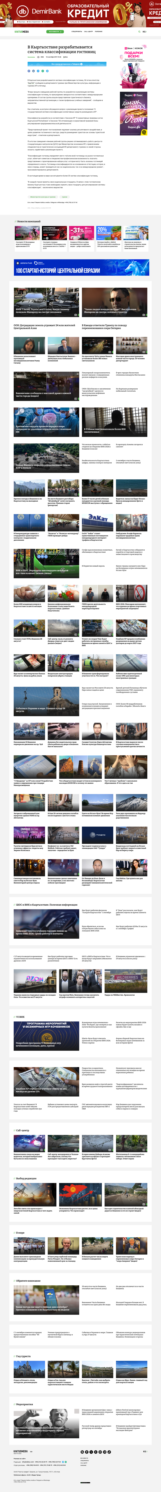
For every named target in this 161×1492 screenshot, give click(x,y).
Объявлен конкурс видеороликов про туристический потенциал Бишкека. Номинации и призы (130, 1334)
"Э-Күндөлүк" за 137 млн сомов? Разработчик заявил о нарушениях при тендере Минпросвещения (33, 783)
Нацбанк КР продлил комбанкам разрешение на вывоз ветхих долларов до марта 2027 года (130, 641)
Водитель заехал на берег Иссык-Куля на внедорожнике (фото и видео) (130, 501)
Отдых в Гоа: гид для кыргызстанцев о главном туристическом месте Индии (60, 1382)
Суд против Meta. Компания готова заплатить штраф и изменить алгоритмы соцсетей (79, 996)
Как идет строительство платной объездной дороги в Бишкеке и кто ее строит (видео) (124, 1210)
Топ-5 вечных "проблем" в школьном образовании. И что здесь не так (121, 782)
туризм (64, 197)
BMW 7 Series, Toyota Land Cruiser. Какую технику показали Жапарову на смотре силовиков (42, 310)
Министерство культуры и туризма (42, 197)
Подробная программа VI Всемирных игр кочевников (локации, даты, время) (38, 1044)
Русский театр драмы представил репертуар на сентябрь (96, 1427)
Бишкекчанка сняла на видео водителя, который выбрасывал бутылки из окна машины (28, 1156)
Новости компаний (29, 221)
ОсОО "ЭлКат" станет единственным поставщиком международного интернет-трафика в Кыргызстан (95, 536)
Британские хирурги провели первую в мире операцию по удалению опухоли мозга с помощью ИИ (43, 429)
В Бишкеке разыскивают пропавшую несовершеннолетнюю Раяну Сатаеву (27, 359)
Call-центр (88, 31)
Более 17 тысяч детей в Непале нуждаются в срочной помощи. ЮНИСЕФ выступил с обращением (97, 501)
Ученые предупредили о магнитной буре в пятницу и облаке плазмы (60, 1334)
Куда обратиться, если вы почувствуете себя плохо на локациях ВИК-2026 (94, 928)
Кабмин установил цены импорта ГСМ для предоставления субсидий (63, 1105)
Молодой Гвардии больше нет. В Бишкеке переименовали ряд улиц (131, 1303)
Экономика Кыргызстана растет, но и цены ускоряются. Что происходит (78, 1210)
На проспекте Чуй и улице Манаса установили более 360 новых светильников (97, 358)
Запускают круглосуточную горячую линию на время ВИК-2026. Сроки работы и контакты (41, 932)
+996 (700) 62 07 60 (54, 1462)
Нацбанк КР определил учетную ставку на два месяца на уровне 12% (41, 1090)
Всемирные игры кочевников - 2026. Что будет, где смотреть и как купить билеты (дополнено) (97, 1024)
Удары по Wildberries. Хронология (120, 995)
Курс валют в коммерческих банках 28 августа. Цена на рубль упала (29, 675)
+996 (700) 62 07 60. (71, 202)
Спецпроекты (77, 31)
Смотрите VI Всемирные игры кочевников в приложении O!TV (25, 244)
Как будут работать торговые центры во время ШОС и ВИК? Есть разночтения (63, 958)
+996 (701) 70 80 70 (46, 1465)
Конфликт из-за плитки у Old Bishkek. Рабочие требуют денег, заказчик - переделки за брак (62, 848)
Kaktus (65, 57)
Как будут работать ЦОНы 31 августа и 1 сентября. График (131, 927)
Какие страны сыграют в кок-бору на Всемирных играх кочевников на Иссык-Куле (131, 568)
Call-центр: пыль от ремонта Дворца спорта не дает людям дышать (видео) (61, 641)
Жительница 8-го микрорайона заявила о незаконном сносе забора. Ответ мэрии (130, 1156)
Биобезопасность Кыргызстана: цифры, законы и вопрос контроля (97, 462)
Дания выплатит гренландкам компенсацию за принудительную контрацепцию (29, 1259)
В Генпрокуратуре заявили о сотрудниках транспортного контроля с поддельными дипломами (26, 536)
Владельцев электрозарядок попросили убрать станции (60, 675)
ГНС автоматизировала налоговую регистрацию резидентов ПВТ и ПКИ (97, 1106)
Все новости (54, 31)
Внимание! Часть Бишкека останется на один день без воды (96, 1303)
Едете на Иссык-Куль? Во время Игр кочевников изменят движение (97, 814)
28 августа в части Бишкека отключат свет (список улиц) (94, 1287)
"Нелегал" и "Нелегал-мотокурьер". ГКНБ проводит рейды (63, 534)
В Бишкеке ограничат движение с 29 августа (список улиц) (130, 957)
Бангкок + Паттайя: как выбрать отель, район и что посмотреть (96, 1381)
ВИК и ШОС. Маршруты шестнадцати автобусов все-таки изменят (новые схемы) (42, 572)
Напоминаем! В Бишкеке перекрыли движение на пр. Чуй (28, 743)
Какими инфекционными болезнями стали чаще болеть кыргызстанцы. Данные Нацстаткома (61, 607)
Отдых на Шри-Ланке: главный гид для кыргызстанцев (131, 1381)
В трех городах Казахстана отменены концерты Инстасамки (130, 374)
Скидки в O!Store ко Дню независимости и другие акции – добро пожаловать (80, 244)
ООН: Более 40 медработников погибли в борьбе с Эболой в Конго (131, 705)
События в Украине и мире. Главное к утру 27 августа (97, 1333)
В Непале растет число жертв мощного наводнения (95, 1258)
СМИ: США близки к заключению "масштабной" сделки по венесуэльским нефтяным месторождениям (96, 392)
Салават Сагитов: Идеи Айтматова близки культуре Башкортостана (97, 743)
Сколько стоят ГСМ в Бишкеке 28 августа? (28, 640)
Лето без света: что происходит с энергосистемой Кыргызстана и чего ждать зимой (33, 1211)
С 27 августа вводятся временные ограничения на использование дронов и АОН (28, 958)
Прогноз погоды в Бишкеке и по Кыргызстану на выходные (28, 500)
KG (144, 1451)
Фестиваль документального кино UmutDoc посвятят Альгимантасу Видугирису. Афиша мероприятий (40, 1430)
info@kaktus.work (28, 1462)
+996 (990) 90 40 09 (32, 1465)
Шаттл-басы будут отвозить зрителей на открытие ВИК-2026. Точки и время (96, 1040)
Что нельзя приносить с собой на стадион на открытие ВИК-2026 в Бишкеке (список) (96, 446)
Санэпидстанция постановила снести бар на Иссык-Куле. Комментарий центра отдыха (27, 880)
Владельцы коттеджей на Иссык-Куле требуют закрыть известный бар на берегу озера (131, 848)
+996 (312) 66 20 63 (59, 1465)
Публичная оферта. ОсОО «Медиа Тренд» (27, 1475)
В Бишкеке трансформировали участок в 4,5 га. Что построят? (95, 675)
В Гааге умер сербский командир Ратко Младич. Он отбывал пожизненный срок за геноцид (62, 1259)
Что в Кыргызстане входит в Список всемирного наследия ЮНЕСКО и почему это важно (80, 782)
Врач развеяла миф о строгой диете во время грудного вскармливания (97, 1085)
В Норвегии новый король (93, 566)
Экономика (31, 57)
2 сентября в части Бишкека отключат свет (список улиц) (128, 462)
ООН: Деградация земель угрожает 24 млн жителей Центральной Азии (44, 327)
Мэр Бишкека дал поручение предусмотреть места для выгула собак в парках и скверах (130, 1106)
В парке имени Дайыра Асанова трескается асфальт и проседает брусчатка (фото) (96, 1156)
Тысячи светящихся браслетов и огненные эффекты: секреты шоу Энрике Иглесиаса (28, 848)
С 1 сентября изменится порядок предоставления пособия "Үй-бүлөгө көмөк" (28, 1334)
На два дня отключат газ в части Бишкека (130, 1287)
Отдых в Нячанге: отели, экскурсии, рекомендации (25, 1381)
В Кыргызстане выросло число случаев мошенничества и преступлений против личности (130, 744)
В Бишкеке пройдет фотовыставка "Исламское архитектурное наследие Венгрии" (131, 1428)
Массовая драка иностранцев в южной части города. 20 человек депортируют (130, 358)
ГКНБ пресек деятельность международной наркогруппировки (94, 606)
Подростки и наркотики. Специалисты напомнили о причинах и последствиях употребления (94, 1071)
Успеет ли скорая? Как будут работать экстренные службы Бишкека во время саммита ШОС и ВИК (97, 642)
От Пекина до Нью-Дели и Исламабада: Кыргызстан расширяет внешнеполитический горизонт (97, 881)
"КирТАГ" (31, 83)
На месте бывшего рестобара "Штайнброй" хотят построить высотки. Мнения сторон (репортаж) (61, 502)
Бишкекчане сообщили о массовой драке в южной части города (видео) (43, 394)
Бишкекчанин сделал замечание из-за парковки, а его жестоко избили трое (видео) (62, 880)
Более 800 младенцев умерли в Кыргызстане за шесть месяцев (28, 605)
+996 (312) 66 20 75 (41, 1462)
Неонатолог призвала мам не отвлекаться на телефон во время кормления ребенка (130, 1070)
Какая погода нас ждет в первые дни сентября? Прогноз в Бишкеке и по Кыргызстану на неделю (42, 1308)
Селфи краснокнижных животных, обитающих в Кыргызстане (97, 551)
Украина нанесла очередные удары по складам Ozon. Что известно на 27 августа (35, 996)
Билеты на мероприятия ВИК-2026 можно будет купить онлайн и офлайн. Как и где (131, 1024)
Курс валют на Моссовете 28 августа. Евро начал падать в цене (97, 689)
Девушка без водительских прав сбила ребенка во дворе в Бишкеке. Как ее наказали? (63, 744)
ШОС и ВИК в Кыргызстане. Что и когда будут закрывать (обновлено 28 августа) (97, 958)
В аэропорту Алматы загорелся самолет (129, 445)
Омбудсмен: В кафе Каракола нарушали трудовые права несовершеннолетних (128, 535)
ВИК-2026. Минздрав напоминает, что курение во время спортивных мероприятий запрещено (131, 606)
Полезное (98, 31)
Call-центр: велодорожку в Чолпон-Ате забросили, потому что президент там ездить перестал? (63, 1156)
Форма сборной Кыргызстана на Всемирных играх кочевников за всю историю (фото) (130, 1040)
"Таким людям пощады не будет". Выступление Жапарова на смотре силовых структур (110, 310)
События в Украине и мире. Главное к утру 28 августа (40, 709)
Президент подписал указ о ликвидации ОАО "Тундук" (94, 847)
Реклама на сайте (20, 1458)
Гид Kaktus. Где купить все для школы (129, 879)
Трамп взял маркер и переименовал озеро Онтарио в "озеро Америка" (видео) (130, 1259)
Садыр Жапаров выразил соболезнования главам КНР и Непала (43, 466)
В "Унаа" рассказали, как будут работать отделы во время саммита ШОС (131, 912)
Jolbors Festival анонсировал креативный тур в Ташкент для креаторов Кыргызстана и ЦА (129, 1412)
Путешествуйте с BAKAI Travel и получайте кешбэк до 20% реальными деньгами (108, 244)
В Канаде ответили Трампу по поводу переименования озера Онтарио (104, 327)
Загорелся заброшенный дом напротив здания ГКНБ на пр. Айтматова (27, 815)
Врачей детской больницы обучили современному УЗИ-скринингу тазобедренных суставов (131, 690)
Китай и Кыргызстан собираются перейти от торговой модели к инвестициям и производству (130, 552)
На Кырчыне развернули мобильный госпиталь (127, 390)
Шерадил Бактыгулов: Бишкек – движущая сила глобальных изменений (62, 358)
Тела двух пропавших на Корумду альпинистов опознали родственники (130, 815)
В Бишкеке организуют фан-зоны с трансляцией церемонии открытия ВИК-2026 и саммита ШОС (97, 1412)
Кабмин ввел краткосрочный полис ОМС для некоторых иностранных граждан (129, 676)
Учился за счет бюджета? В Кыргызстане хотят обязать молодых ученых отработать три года (28, 1107)
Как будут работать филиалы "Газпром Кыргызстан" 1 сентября (96, 911)
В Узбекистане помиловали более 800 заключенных (105, 430)
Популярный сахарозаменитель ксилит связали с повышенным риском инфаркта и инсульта (96, 375)
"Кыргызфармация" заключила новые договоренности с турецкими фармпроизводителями (131, 1086)
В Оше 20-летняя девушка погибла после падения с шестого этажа (63, 814)
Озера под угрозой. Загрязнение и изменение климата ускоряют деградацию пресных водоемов (97, 706)
